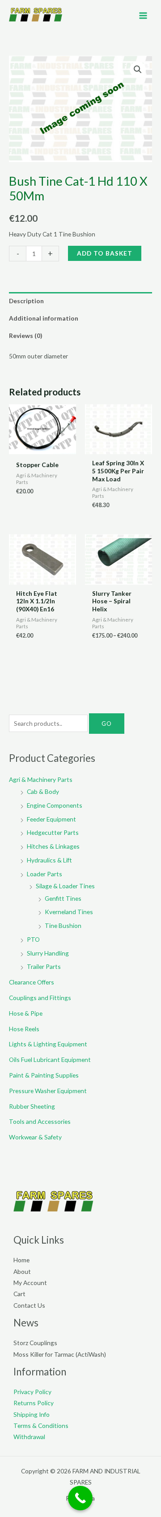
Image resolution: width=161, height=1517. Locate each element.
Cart (19, 1293)
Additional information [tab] (43, 318)
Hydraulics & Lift (49, 860)
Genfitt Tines (63, 898)
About (22, 1271)
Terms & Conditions (40, 1425)
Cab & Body (43, 791)
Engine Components (54, 805)
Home (21, 1260)
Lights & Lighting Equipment (48, 1044)
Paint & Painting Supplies (44, 1075)
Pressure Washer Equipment (48, 1090)
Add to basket (104, 253)
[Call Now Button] (80, 1498)
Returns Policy (33, 1403)
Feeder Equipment (51, 819)
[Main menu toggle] (143, 15)
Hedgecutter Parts (53, 832)
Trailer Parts (44, 966)
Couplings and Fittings (40, 997)
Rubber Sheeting (32, 1106)
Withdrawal (29, 1436)
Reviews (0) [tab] (25, 335)
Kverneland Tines (69, 911)
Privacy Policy (32, 1391)
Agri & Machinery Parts (40, 779)
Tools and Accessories (40, 1121)
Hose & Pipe (25, 1013)
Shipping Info (31, 1414)
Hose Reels (24, 1029)
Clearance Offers (31, 982)
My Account (30, 1282)
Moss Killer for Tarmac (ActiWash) (59, 1354)
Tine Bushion (63, 925)
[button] (138, 69)
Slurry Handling (48, 953)
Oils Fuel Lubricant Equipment (50, 1059)
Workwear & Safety (35, 1137)
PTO (33, 939)
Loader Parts (44, 874)
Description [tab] (26, 301)
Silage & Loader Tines (65, 886)
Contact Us (29, 1305)
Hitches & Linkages (53, 846)
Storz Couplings (35, 1342)
